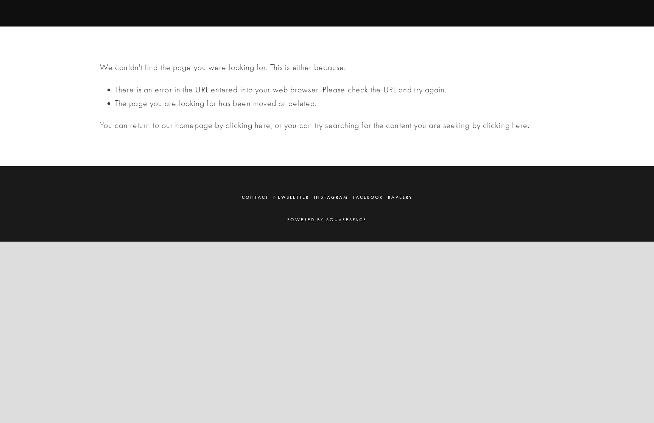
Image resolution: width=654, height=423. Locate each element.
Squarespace (346, 219)
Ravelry (400, 197)
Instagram (331, 197)
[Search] (161, 13)
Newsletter (291, 197)
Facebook (368, 197)
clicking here (248, 125)
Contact (255, 197)
